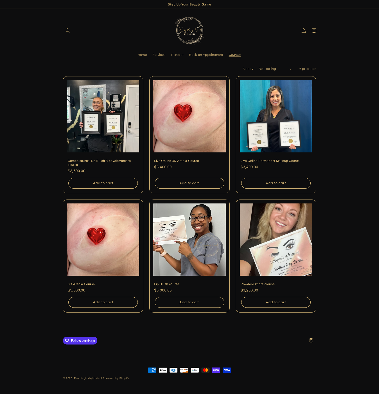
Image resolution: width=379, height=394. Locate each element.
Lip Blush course (166, 284)
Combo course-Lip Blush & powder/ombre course (99, 162)
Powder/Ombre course (258, 284)
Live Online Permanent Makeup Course (270, 161)
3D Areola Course (81, 284)
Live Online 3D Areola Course (176, 161)
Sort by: (248, 69)
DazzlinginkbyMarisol (88, 378)
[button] (68, 30)
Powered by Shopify (116, 378)
